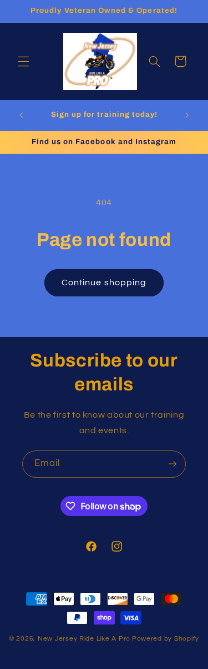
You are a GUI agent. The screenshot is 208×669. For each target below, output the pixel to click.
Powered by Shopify (165, 639)
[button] (23, 61)
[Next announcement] (187, 115)
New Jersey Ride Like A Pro (84, 639)
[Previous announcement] (21, 115)
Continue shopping (104, 282)
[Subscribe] (172, 464)
